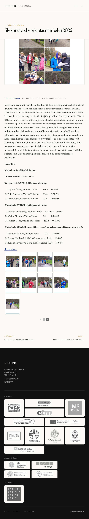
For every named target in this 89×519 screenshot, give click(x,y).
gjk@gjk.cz (8, 382)
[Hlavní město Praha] (14, 494)
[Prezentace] (10, 249)
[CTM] (44, 412)
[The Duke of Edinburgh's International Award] (24, 422)
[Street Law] (24, 450)
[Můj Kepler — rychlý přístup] (82, 6)
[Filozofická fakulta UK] (17, 465)
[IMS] (74, 408)
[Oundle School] (54, 435)
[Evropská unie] (65, 422)
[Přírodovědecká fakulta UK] (17, 474)
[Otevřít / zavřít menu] (76, 6)
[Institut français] (14, 435)
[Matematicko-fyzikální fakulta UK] (44, 465)
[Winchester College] (74, 435)
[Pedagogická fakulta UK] (44, 474)
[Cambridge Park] (14, 408)
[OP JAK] (34, 435)
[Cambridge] (44, 403)
